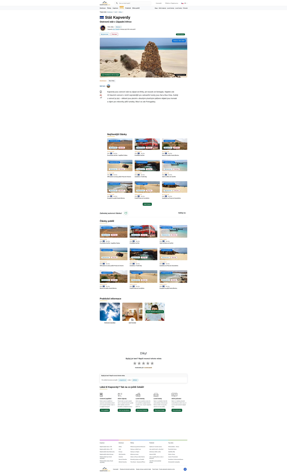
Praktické (128, 8)
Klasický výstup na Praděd (137, 459)
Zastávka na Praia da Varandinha (171, 198)
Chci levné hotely (160, 410)
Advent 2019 (152, 454)
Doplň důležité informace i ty (155, 311)
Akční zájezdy (162, 8)
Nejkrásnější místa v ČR (106, 446)
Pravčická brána (172, 449)
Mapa (156, 8)
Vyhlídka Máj (171, 451)
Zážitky (122, 8)
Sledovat (118, 27)
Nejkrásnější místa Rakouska (107, 451)
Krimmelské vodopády (174, 462)
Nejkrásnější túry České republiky (106, 457)
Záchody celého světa (155, 451)
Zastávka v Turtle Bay (141, 176)
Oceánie (121, 456)
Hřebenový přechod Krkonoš (137, 446)
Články (109, 8)
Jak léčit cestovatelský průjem (155, 461)
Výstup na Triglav (134, 451)
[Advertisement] (147, 118)
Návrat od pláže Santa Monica (170, 155)
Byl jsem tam (104, 34)
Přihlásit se (167, 3)
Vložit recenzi (180, 34)
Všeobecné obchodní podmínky (127, 469)
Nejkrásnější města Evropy (106, 454)
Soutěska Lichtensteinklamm (175, 459)
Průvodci (185, 8)
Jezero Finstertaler (173, 456)
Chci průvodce (177, 410)
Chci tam (114, 34)
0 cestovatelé (148, 367)
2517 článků (116, 29)
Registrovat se (174, 3)
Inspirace (115, 8)
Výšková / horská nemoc (155, 446)
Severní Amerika (123, 459)
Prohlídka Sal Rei (139, 155)
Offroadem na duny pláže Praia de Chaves (119, 176)
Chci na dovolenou (124, 410)
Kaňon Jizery (171, 454)
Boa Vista (111, 80)
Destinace (103, 8)
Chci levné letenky (142, 410)
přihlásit (135, 380)
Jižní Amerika (122, 454)
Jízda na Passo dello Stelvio (137, 456)
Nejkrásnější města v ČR (106, 449)
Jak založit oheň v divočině (156, 449)
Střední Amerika (123, 462)
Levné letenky (170, 8)
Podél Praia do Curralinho (142, 198)
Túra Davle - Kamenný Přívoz (137, 462)
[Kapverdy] (111, 153)
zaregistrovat (122, 380)
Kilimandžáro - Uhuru (173, 446)
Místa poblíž (136, 8)
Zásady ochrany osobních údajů (143, 469)
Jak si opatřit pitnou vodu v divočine (156, 457)
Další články (147, 204)
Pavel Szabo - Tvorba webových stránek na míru (163, 469)
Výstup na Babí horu (135, 449)
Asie (120, 449)
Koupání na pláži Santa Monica (116, 198)
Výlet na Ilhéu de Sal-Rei (169, 176)
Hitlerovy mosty (134, 454)
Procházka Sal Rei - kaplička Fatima (117, 155)
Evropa (120, 451)
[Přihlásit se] (125, 213)
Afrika (108, 153)
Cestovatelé (159, 3)
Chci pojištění (105, 410)
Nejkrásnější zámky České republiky (106, 461)
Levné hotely (178, 8)
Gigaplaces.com (105, 3)
